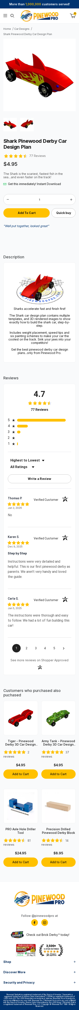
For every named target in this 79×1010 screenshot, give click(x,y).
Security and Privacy (19, 982)
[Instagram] (44, 922)
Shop (7, 962)
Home (7, 28)
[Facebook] (34, 922)
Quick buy (63, 213)
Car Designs (21, 28)
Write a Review (39, 478)
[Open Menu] (5, 16)
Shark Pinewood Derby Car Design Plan (27, 34)
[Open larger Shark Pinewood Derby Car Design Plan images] (39, 74)
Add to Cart (20, 774)
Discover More (14, 972)
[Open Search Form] (12, 16)
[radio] (39, 420)
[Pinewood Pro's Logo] (40, 16)
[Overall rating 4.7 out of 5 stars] (15, 155)
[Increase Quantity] (71, 199)
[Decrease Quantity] (8, 199)
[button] (10, 124)
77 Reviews (37, 156)
